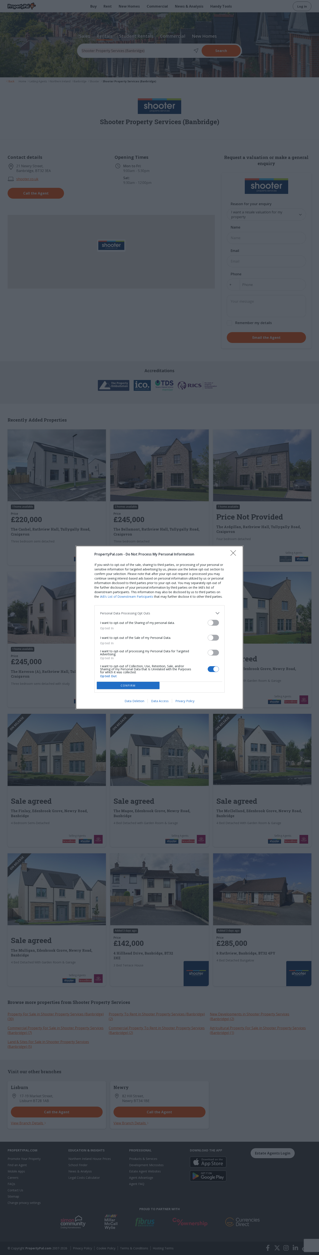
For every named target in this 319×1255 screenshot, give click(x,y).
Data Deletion (134, 701)
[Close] (234, 554)
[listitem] (159, 613)
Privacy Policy (184, 701)
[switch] (213, 623)
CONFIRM (128, 685)
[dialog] (159, 627)
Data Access (160, 701)
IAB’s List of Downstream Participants (126, 596)
